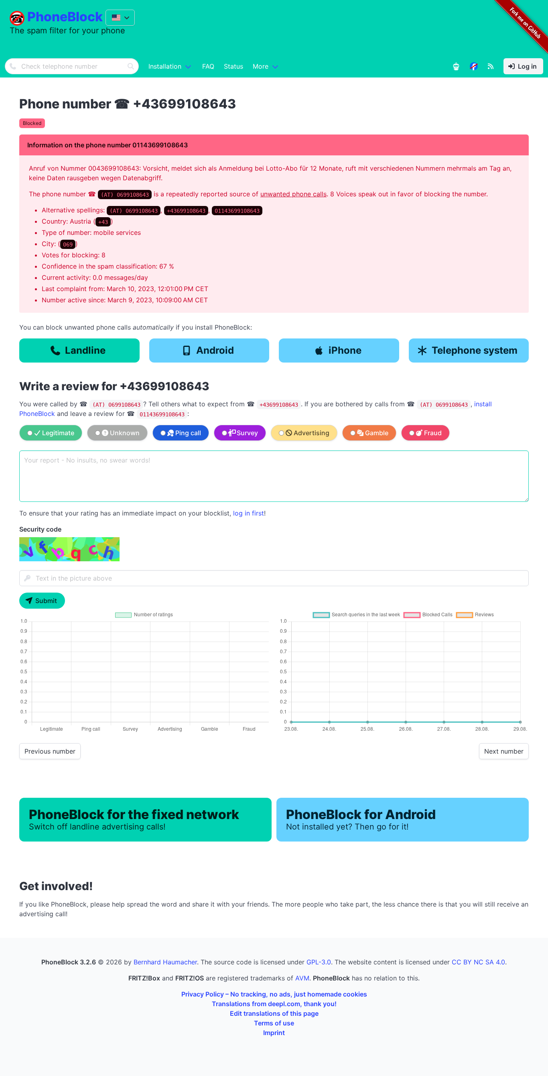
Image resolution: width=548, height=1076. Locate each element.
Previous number (49, 751)
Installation (164, 66)
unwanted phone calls (293, 194)
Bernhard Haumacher (165, 962)
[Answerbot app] (456, 66)
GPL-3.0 (318, 962)
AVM (302, 978)
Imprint (274, 1033)
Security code (40, 529)
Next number (504, 751)
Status (233, 66)
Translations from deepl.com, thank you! (274, 1004)
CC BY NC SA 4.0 (478, 962)
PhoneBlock (65, 16)
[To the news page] (474, 66)
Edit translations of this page (274, 1013)
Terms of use (274, 1023)
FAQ (208, 66)
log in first (248, 513)
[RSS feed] (491, 66)
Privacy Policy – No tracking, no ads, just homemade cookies (274, 994)
